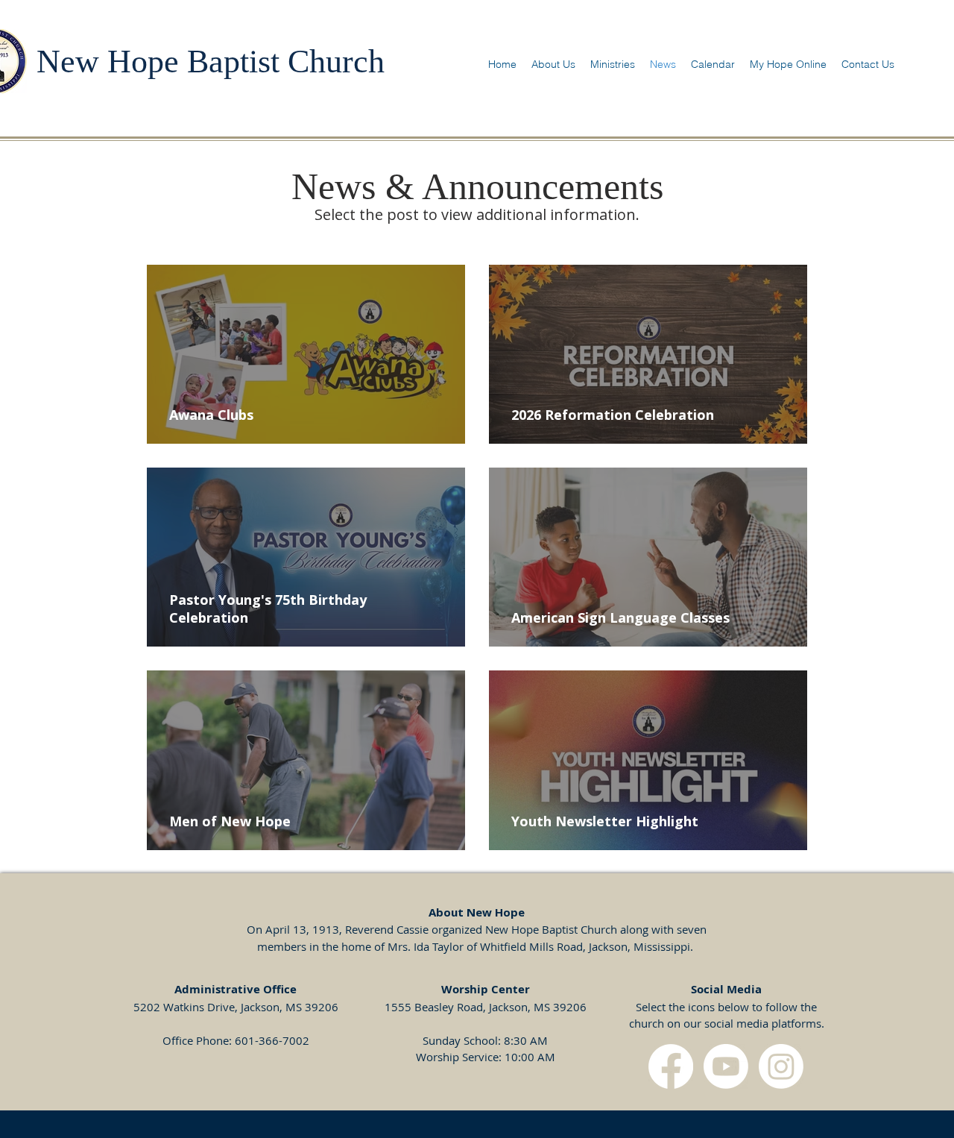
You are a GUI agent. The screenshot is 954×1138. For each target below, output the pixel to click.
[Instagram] (781, 1066)
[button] (553, 64)
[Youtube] (726, 1066)
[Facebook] (670, 1066)
